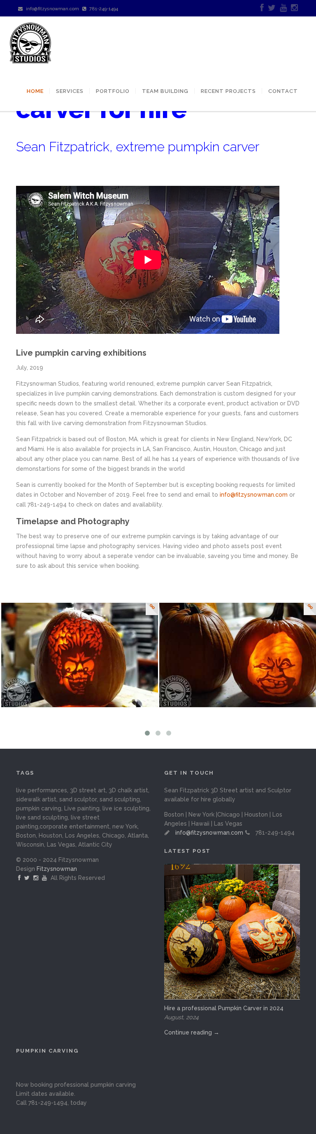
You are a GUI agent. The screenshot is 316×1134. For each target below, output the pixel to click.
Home (35, 91)
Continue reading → (191, 1032)
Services (70, 91)
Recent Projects (228, 91)
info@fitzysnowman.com (52, 9)
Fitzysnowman (57, 869)
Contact (283, 91)
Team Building (165, 91)
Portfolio (113, 91)
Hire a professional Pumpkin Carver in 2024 (223, 1008)
